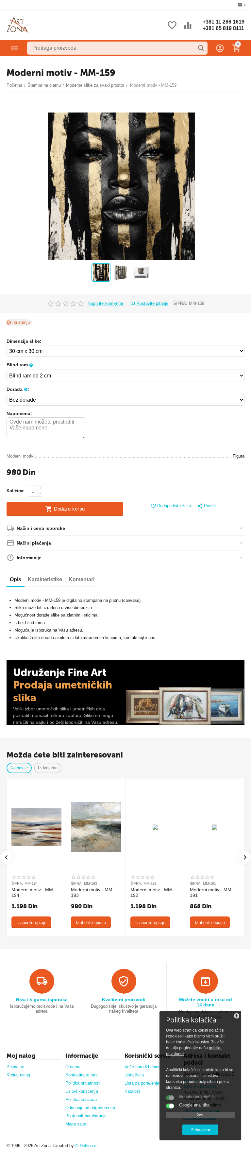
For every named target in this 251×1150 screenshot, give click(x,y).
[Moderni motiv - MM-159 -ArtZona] (121, 186)
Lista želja (134, 1074)
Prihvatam (200, 1129)
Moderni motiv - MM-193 (92, 892)
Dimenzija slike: (24, 341)
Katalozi (132, 1091)
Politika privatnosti (82, 1083)
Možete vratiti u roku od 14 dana (205, 1002)
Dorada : (18, 389)
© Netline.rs (86, 1145)
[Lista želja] (172, 28)
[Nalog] (219, 48)
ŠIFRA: (180, 303)
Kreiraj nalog (18, 1074)
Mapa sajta (75, 1124)
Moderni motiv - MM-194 (33, 892)
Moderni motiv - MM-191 (211, 892)
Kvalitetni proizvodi (123, 999)
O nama (72, 1066)
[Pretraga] (201, 48)
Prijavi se (15, 1066)
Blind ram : (21, 364)
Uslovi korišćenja (81, 1091)
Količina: (16, 490)
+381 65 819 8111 (223, 28)
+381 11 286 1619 (223, 22)
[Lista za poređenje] (188, 28)
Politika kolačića (80, 1099)
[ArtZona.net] (18, 25)
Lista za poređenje (142, 1083)
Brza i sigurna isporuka (42, 999)
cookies (175, 1036)
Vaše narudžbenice (142, 1066)
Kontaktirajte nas (81, 1074)
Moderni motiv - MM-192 (152, 892)
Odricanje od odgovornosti (90, 1107)
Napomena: (19, 413)
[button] (206, 506)
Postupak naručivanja (85, 1115)
